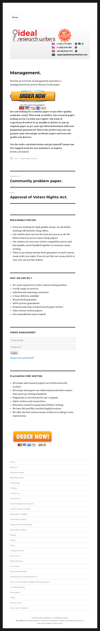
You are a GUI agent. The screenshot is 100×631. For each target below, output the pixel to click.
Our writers (14, 566)
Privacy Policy (16, 603)
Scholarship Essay (17, 587)
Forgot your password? (22, 358)
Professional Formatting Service (23, 577)
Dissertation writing (18, 530)
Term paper (15, 592)
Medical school (16, 561)
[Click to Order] (43, 100)
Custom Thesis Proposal (20, 509)
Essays (12, 540)
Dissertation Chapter (19, 514)
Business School (17, 478)
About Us (14, 467)
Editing (13, 535)
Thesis (12, 597)
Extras (12, 545)
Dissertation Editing (18, 519)
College (13, 488)
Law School (15, 556)
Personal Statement (18, 571)
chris (16, 158)
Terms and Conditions (19, 608)
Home (12, 462)
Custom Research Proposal (21, 504)
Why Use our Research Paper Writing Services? (30, 582)
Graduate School (17, 551)
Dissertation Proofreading (21, 524)
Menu (15, 17)
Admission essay (17, 472)
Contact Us (14, 493)
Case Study (15, 483)
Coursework (15, 498)
